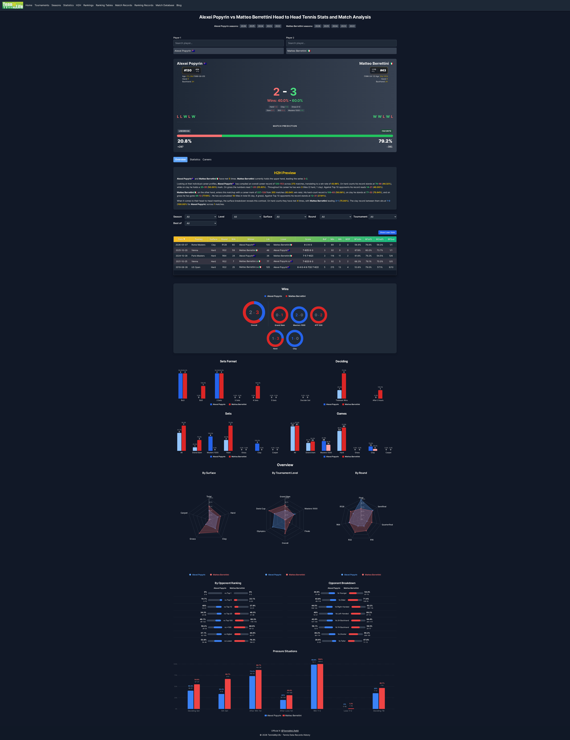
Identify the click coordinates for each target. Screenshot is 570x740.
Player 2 (290, 37)
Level (221, 216)
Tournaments (42, 5)
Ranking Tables (104, 5)
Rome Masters (198, 244)
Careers (207, 159)
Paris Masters (198, 255)
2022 (277, 26)
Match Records (123, 5)
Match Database (165, 5)
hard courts (349, 183)
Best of (177, 223)
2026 (243, 26)
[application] (209, 520)
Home (29, 5)
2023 (269, 26)
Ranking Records (143, 5)
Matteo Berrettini (374, 63)
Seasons (56, 5)
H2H (78, 5)
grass (230, 187)
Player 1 (177, 37)
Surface (267, 216)
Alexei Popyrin (189, 63)
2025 (252, 26)
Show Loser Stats (387, 232)
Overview (180, 159)
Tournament (360, 216)
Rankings (88, 5)
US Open (195, 267)
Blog (179, 5)
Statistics (68, 5)
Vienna (194, 250)
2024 (260, 26)
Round (312, 216)
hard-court (312, 192)
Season (177, 216)
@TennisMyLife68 (290, 730)
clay (187, 187)
